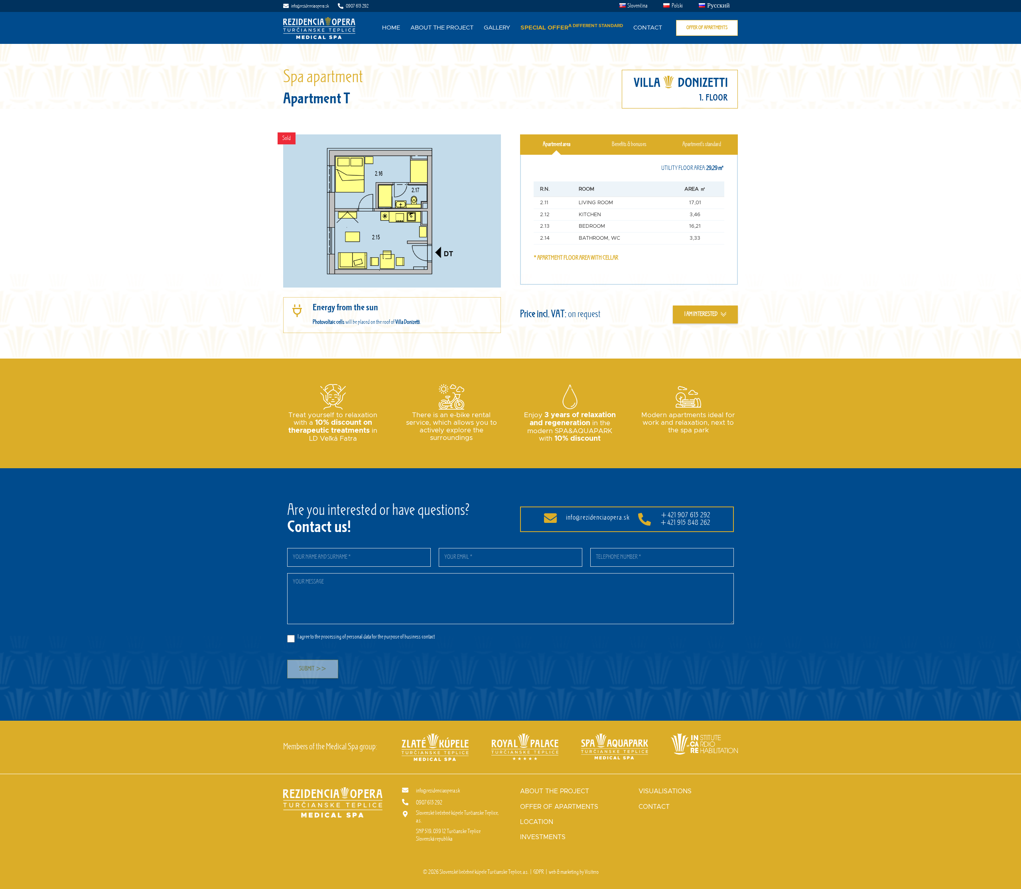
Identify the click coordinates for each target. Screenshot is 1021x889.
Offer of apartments (559, 807)
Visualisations (665, 791)
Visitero (592, 872)
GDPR (538, 872)
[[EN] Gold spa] (435, 737)
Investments (543, 837)
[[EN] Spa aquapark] (614, 737)
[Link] (319, 28)
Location (536, 822)
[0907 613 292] (409, 803)
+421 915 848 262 (685, 523)
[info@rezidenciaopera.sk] (409, 791)
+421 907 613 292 (685, 515)
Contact (654, 807)
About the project (554, 791)
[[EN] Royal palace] (524, 737)
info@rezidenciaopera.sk (598, 518)
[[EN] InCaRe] (704, 737)
